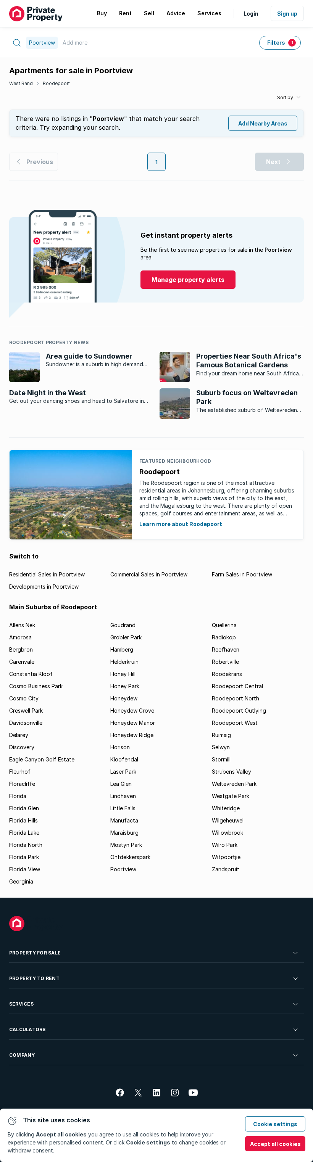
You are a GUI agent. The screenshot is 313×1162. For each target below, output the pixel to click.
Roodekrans (227, 674)
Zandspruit (225, 869)
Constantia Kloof (31, 674)
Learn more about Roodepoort (180, 524)
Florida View (24, 869)
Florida (17, 796)
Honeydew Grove (132, 710)
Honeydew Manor (132, 722)
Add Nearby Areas (262, 123)
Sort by (285, 97)
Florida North (25, 845)
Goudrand (123, 625)
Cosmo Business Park (36, 686)
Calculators (27, 1029)
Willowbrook (227, 832)
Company (22, 1055)
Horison (120, 747)
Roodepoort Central (237, 686)
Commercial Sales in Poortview (148, 574)
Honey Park (124, 686)
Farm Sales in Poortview (242, 574)
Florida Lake (24, 832)
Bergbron (21, 649)
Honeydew (123, 698)
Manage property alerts (188, 279)
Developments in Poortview (44, 586)
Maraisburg (124, 832)
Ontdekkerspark (130, 857)
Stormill (221, 759)
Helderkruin (124, 661)
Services (21, 1004)
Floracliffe (22, 784)
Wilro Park (224, 845)
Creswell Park (26, 710)
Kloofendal (124, 759)
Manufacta (124, 820)
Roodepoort (56, 83)
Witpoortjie (226, 857)
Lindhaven (123, 796)
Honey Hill (123, 674)
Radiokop (224, 637)
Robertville (225, 661)
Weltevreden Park (234, 784)
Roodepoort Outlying (239, 710)
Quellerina (224, 625)
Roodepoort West (235, 722)
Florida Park (24, 857)
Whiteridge (226, 808)
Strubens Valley (231, 771)
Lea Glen (121, 784)
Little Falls (123, 808)
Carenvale (21, 661)
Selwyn (221, 747)
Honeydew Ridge (131, 735)
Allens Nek (22, 625)
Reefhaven (225, 649)
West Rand (21, 83)
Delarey (18, 735)
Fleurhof (20, 771)
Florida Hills (23, 820)
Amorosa (20, 637)
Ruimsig (221, 735)
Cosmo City (24, 698)
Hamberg (121, 649)
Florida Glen (24, 808)
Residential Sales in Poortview (47, 574)
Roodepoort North (235, 698)
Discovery (21, 747)
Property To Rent (34, 978)
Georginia (21, 881)
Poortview (123, 869)
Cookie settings (275, 1124)
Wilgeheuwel (228, 820)
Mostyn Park (126, 845)
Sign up (287, 13)
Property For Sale (35, 953)
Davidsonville (25, 722)
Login (251, 13)
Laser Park (123, 771)
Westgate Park (230, 796)
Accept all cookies (275, 1144)
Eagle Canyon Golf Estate (41, 759)
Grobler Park (126, 637)
